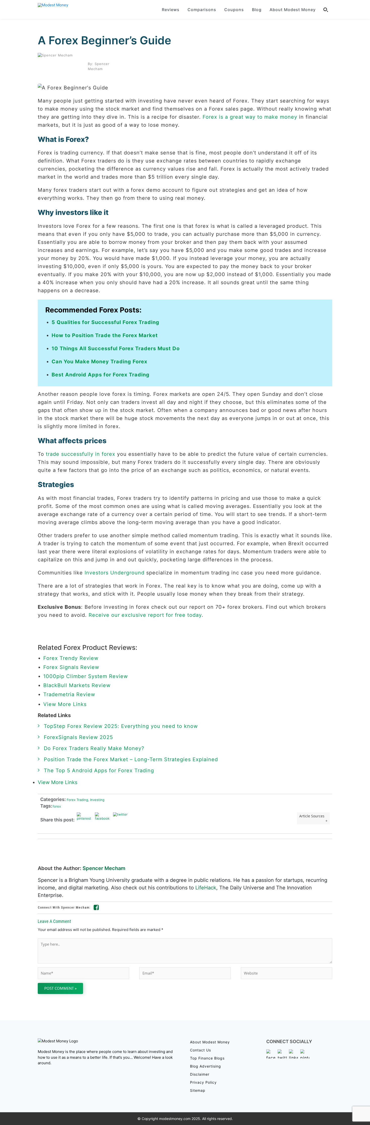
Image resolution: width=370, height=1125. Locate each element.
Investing (96, 800)
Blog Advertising (205, 1066)
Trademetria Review (69, 694)
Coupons (234, 9)
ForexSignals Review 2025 (78, 737)
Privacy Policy (203, 1082)
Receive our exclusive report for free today (145, 615)
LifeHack (205, 888)
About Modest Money (293, 9)
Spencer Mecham (104, 868)
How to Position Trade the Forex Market (105, 335)
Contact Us (200, 1050)
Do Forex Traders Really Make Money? (94, 748)
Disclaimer (199, 1074)
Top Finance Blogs (207, 1058)
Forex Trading (77, 800)
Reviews (170, 9)
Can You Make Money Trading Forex (99, 362)
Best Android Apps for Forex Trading (101, 375)
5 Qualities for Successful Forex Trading (105, 322)
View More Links (65, 704)
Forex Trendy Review (70, 658)
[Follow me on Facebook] (96, 908)
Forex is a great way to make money (250, 117)
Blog (257, 9)
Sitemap (197, 1090)
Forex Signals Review (71, 667)
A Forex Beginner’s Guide (104, 40)
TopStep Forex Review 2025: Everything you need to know (121, 726)
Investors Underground (114, 573)
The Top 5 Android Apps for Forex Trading (99, 770)
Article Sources (311, 816)
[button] (325, 9)
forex (57, 806)
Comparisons (202, 9)
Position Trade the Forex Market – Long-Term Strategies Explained (131, 759)
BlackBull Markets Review (76, 685)
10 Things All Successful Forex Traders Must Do (116, 348)
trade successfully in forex (80, 454)
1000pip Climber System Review (85, 676)
